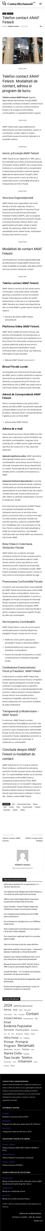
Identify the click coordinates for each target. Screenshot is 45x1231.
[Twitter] (10, 31)
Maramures (19, 1034)
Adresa (35, 804)
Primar (9, 1042)
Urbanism (25, 1061)
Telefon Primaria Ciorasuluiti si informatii (17, 1158)
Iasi (5, 1034)
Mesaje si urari (7, 1178)
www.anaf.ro (29, 360)
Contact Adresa (13, 1018)
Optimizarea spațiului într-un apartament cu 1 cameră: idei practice (21, 885)
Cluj (15, 1014)
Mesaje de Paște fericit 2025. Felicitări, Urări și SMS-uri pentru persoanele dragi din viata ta (21, 965)
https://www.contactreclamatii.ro (22, 868)
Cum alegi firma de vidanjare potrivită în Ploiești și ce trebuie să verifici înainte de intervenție (23, 893)
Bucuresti (27, 1010)
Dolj (36, 1019)
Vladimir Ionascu (13, 26)
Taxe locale (12, 1057)
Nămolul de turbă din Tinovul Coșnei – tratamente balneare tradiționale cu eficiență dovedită (23, 950)
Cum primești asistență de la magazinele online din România (22, 980)
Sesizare (15, 810)
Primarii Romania (8, 1154)
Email (18, 807)
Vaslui (35, 1062)
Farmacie (9, 1029)
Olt (21, 1038)
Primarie (21, 1042)
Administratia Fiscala (23, 804)
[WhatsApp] (21, 31)
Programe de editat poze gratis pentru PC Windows (21, 1124)
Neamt (33, 1034)
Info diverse (6, 1121)
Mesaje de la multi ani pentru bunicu (16, 1199)
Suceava (26, 1054)
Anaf (10, 10)
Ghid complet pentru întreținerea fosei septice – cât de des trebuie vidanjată (22, 930)
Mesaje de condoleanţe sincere (13, 1191)
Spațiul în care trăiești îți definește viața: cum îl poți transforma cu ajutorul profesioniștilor (22, 958)
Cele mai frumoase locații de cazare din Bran (21, 944)
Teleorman (7, 1062)
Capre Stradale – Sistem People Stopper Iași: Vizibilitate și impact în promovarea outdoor (21, 908)
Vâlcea (12, 1066)
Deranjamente (28, 1018)
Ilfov (13, 1034)
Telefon (22, 810)
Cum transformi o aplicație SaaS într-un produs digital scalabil (22, 937)
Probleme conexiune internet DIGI (15, 1117)
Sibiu (32, 1049)
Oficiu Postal (11, 1037)
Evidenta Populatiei (18, 1026)
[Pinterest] (15, 31)
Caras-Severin (8, 1014)
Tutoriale (5, 1113)
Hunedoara (35, 1030)
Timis (14, 1062)
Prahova (27, 1038)
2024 (13, 804)
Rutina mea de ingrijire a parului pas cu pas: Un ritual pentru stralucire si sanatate (21, 988)
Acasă (4, 10)
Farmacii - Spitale (8, 1144)
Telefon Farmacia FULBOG (12, 1165)
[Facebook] (4, 31)
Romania (17, 1049)
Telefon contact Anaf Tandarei (34, 839)
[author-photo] (22, 861)
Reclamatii (6, 810)
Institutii (10, 13)
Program (37, 807)
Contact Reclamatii (20, 1204)
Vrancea (6, 1066)
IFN (9, 1034)
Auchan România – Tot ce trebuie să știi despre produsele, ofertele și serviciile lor (22, 973)
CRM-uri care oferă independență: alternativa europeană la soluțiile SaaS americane (21, 900)
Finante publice (27, 807)
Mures (27, 1034)
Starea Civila (13, 1053)
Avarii (21, 1010)
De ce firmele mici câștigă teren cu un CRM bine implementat (22, 923)
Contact (11, 807)
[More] (27, 31)
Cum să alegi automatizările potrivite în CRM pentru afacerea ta (21, 915)
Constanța (21, 1014)
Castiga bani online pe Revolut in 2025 (17, 1131)
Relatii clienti (8, 1049)
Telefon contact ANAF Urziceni (11, 839)
